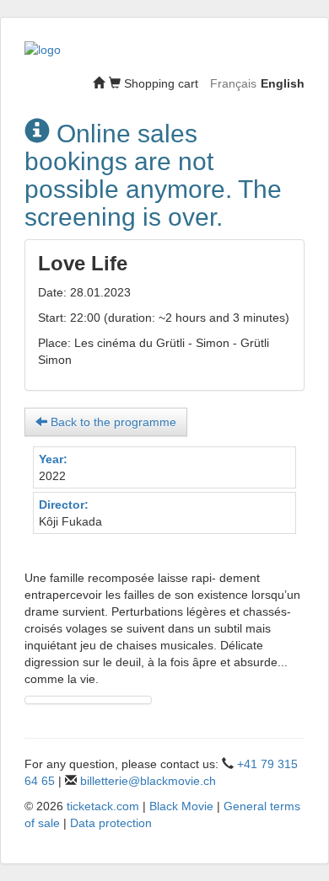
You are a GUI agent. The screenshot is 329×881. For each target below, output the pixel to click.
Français (233, 83)
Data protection (111, 823)
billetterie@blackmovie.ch (148, 781)
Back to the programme (111, 422)
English (283, 83)
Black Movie (181, 806)
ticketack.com (103, 806)
